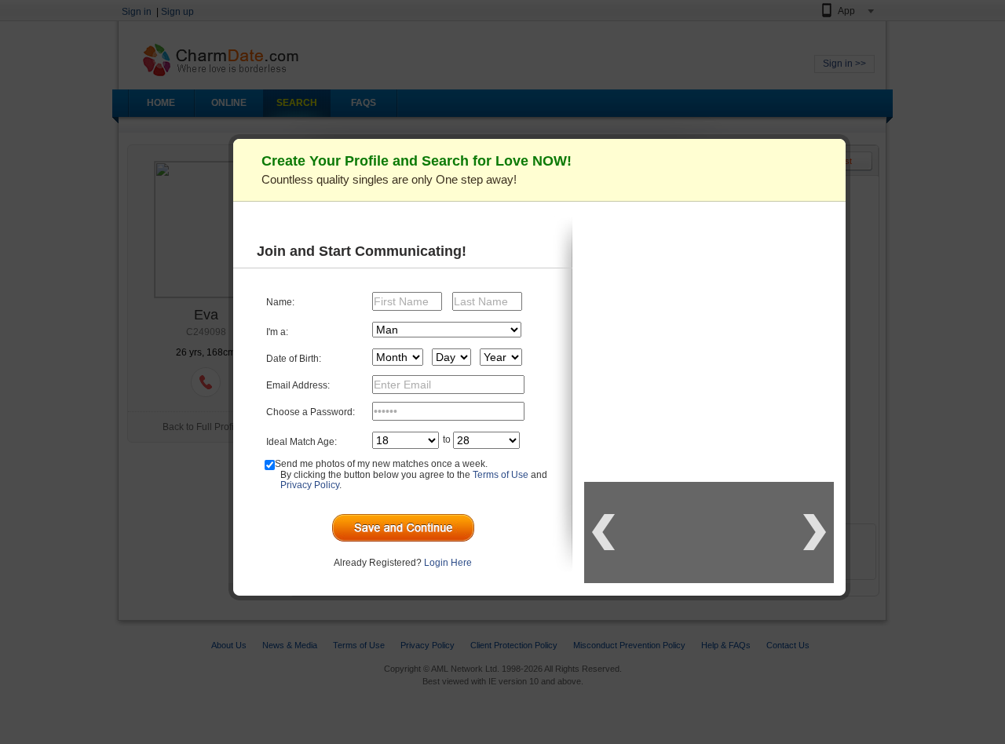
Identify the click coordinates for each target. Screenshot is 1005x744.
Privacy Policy (309, 485)
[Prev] (603, 532)
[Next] (814, 532)
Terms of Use (500, 474)
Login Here (448, 562)
